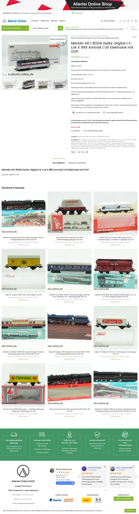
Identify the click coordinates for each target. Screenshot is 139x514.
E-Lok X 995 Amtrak (130, 140)
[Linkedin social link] (132, 20)
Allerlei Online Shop (64, 469)
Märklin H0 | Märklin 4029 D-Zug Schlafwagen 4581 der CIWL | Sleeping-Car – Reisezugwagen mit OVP (69, 296)
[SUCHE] (60, 28)
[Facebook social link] (120, 20)
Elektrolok (107, 141)
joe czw (119, 468)
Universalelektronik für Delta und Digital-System (96, 146)
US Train (132, 146)
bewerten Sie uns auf (64, 483)
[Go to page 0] (104, 489)
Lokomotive (101, 143)
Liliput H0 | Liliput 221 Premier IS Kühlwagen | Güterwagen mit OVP (115, 353)
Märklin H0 (74, 145)
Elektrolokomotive (117, 141)
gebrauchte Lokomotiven (79, 143)
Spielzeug (131, 145)
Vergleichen (76, 130)
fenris (90, 468)
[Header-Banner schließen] (136, 5)
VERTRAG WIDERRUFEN (123, 499)
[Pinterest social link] (128, 20)
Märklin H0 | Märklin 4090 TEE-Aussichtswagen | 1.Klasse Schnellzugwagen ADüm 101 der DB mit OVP (23, 353)
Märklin (108, 143)
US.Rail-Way (75, 148)
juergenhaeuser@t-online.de (25, 503)
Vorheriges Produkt (132, 37)
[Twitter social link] (124, 20)
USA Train (92, 148)
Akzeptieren (130, 510)
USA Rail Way (84, 148)
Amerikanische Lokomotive (89, 140)
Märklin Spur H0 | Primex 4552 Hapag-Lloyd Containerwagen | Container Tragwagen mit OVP (115, 239)
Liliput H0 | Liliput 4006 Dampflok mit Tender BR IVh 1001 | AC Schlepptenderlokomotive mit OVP (69, 353)
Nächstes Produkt (136, 37)
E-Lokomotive (75, 141)
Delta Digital (103, 140)
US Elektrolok (117, 146)
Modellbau (111, 145)
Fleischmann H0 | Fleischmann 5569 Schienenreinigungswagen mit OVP (69, 239)
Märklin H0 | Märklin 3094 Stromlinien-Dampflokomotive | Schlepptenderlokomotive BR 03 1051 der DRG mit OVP (115, 410)
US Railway (125, 146)
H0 (89, 143)
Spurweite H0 (75, 146)
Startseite (74, 36)
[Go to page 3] (109, 489)
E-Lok (121, 140)
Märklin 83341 (116, 143)
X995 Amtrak (101, 148)
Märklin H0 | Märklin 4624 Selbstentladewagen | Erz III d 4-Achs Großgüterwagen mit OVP (115, 296)
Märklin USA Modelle (100, 145)
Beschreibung (59, 163)
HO (92, 143)
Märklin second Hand (86, 145)
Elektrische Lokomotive (95, 141)
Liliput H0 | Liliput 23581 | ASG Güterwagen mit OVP (23, 295)
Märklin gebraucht (128, 143)
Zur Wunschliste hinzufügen (94, 130)
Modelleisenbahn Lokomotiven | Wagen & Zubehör (93, 36)
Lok (95, 143)
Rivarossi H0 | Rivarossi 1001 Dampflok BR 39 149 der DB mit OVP (69, 410)
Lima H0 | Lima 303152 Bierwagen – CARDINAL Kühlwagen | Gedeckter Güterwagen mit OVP (23, 410)
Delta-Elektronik (113, 140)
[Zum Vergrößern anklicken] (5, 75)
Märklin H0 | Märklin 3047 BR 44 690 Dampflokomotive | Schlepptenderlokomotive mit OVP (23, 239)
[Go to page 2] (107, 489)
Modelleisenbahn (121, 145)
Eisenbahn (84, 141)
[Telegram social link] (135, 20)
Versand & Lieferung (77, 163)
